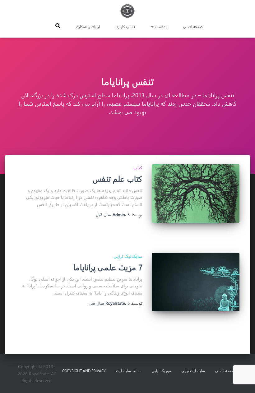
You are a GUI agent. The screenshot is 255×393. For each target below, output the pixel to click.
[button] (152, 26)
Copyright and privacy (84, 370)
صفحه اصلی (193, 26)
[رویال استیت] (127, 11)
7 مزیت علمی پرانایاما (107, 267)
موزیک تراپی (161, 370)
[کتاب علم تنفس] (196, 193)
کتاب (137, 168)
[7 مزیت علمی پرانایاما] (196, 282)
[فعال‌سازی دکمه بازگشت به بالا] (12, 380)
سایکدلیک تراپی (128, 256)
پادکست (161, 26)
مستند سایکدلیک (128, 370)
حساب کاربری (125, 26)
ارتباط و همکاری (88, 26)
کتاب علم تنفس (117, 178)
